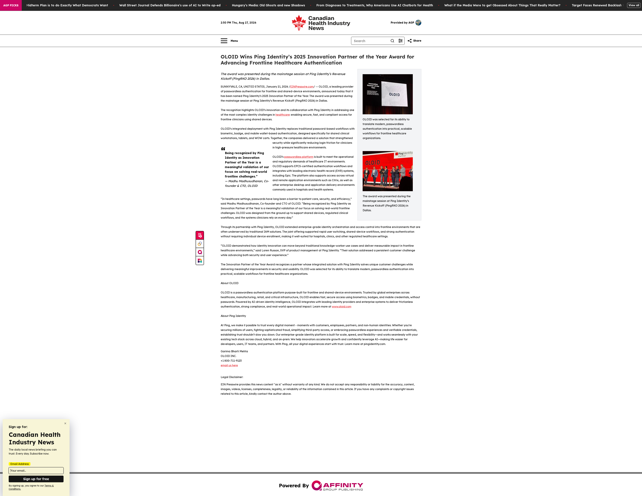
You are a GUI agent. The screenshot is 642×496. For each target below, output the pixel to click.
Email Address (19, 464)
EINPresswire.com (301, 86)
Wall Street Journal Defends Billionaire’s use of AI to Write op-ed (170, 5)
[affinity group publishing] (200, 252)
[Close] (65, 423)
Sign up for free (36, 479)
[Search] (392, 41)
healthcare (283, 114)
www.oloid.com (341, 306)
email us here (229, 365)
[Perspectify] (200, 244)
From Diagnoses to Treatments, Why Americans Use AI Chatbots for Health (374, 5)
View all (634, 5)
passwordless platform (298, 156)
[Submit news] (200, 235)
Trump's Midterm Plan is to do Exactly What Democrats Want (60, 5)
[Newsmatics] (200, 260)
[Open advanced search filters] (400, 41)
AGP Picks (10, 5)
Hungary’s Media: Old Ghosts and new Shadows (268, 5)
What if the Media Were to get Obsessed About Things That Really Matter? (502, 5)
